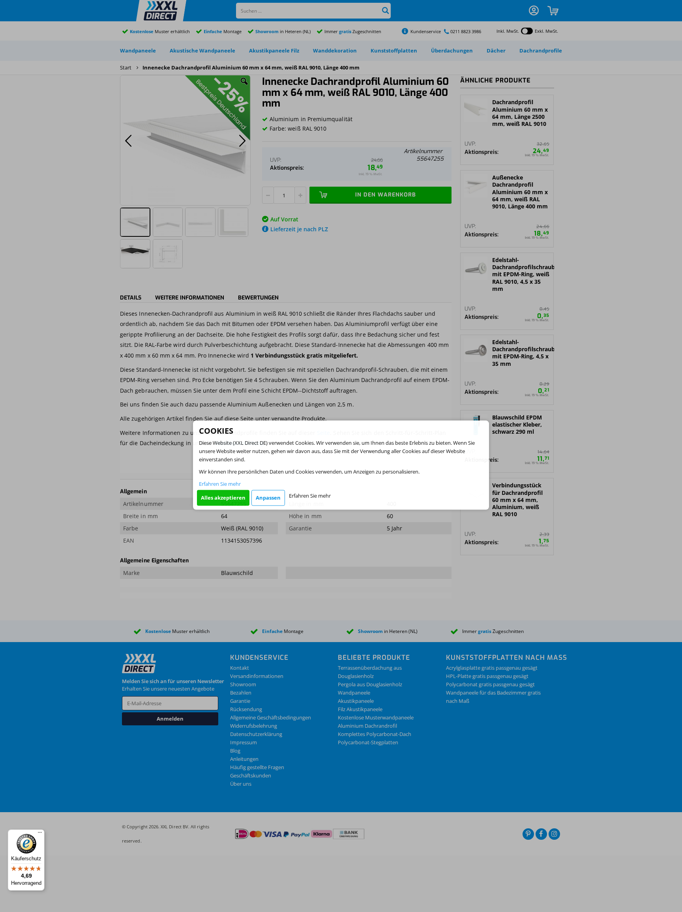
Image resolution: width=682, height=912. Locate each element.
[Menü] (40, 834)
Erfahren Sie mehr (220, 483)
